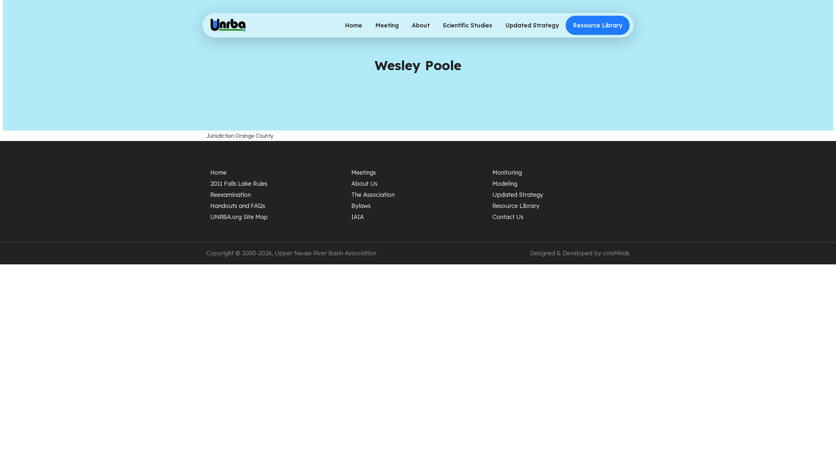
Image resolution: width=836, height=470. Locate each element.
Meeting (387, 25)
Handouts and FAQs (237, 206)
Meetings (363, 172)
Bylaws (361, 206)
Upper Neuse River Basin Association (325, 253)
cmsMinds (616, 253)
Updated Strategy (532, 25)
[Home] (228, 25)
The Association (372, 194)
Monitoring (507, 172)
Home (353, 25)
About (421, 25)
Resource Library (597, 25)
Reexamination (230, 194)
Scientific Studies (467, 25)
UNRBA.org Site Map (239, 217)
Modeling (504, 183)
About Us (364, 183)
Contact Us (507, 217)
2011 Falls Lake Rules (238, 183)
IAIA (357, 217)
